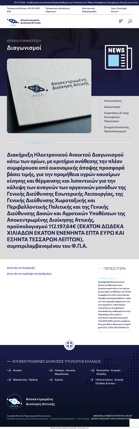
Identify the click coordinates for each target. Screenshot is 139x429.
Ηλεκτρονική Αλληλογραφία (89, 10)
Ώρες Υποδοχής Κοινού (119, 10)
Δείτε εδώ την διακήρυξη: (21, 267)
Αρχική (13, 41)
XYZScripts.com (83, 428)
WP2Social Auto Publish (58, 428)
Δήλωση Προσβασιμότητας (63, 418)
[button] (121, 21)
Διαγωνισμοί (24, 47)
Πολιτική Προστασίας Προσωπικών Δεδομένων (27, 418)
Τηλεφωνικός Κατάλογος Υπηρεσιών (57, 10)
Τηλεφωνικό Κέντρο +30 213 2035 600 (23, 10)
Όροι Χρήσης (83, 418)
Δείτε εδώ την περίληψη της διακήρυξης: (29, 273)
